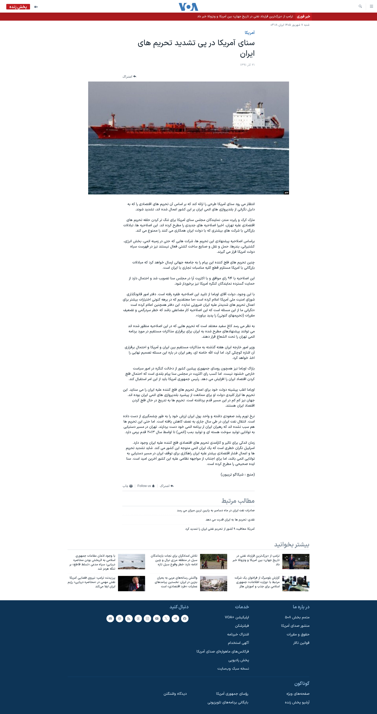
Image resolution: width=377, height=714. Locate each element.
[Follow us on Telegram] (175, 618)
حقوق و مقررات (298, 634)
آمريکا (250, 33)
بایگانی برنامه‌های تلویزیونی (228, 702)
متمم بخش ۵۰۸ (297, 617)
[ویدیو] (36, 7)
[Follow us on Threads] (138, 618)
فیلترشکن (242, 626)
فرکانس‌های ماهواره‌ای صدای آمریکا (223, 651)
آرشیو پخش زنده (297, 702)
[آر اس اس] (129, 618)
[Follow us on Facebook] (184, 618)
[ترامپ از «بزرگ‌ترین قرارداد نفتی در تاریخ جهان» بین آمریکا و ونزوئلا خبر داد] (295, 561)
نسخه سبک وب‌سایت (233, 668)
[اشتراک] (110, 618)
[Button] (129, 76)
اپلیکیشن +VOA (237, 617)
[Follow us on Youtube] (156, 618)
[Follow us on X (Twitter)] (166, 618)
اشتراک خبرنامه (238, 634)
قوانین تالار (301, 643)
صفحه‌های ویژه (297, 694)
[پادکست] (119, 618)
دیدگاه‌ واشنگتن (175, 694)
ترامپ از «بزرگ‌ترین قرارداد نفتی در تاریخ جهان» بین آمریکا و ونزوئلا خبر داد (245, 16)
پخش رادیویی (238, 660)
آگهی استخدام (238, 643)
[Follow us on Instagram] (147, 618)
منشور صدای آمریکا (295, 626)
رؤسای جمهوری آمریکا (232, 694)
